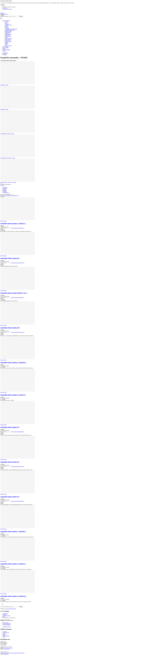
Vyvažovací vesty (6, 632)
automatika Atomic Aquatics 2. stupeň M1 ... (13, 362)
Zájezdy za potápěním (7, 623)
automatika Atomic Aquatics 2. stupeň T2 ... (13, 395)
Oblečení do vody (8, 32)
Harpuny (6, 42)
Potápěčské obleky (8, 31)
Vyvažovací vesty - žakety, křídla (11, 28)
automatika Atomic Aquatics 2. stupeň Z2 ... (13, 223)
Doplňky (6, 43)
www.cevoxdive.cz (6, 648)
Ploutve (6, 26)
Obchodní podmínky (6, 49)
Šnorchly (6, 25)
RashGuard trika (8, 39)
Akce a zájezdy (5, 46)
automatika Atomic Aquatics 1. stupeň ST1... (13, 596)
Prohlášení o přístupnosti (4, 652)
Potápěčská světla (8, 34)
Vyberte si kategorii (6, 20)
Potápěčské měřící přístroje (10, 30)
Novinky (6, 21)
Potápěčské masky (8, 24)
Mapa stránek (21, 652)
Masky (4, 633)
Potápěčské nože (8, 36)
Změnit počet (2, 228)
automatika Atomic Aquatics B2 (9, 258)
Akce (6, 22)
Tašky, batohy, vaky (8, 38)
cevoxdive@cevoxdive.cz (8, 647)
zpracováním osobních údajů (10, 608)
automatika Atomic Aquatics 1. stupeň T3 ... (13, 563)
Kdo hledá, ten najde (4, 16)
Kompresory (7, 33)
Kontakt (4, 50)
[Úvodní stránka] (4, 14)
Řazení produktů (3, 194)
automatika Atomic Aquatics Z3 (9, 496)
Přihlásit (21, 606)
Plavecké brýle (7, 40)
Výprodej (6, 23)
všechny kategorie (8, 45)
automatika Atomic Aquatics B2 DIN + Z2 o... (13, 293)
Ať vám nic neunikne (4, 606)
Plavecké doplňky (8, 41)
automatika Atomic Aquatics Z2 (9, 462)
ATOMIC (2, 185)
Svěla (4, 636)
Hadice (6, 37)
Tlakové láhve (7, 35)
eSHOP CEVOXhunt (7, 626)
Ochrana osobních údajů (14, 652)
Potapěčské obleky (6, 635)
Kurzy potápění (5, 47)
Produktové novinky (6, 615)
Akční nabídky (5, 613)
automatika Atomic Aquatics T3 (9, 427)
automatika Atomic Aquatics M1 (10, 327)
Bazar (6, 44)
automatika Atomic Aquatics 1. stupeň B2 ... (13, 531)
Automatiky (7, 27)
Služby (4, 48)
